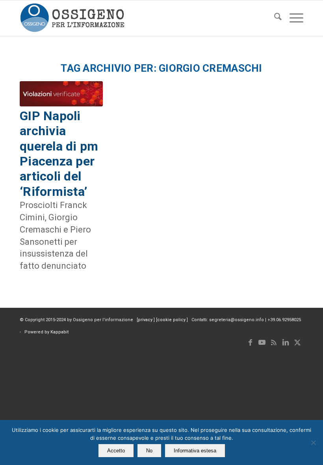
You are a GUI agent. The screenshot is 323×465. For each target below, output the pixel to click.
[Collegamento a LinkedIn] (285, 342)
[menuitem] (274, 18)
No (149, 451)
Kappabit (59, 332)
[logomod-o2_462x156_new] (72, 18)
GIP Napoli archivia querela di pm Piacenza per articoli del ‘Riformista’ (59, 153)
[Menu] (292, 18)
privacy (146, 319)
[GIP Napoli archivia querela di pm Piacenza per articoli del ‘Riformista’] (61, 93)
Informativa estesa (195, 451)
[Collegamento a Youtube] (262, 342)
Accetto (116, 451)
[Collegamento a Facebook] (250, 342)
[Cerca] (274, 18)
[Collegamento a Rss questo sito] (274, 342)
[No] (313, 442)
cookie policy (172, 319)
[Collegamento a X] (297, 342)
